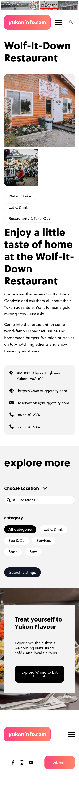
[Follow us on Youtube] (31, 762)
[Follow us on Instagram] (22, 762)
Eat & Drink (18, 207)
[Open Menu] (58, 22)
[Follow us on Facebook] (13, 762)
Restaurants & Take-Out (29, 218)
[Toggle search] (71, 22)
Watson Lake (20, 196)
